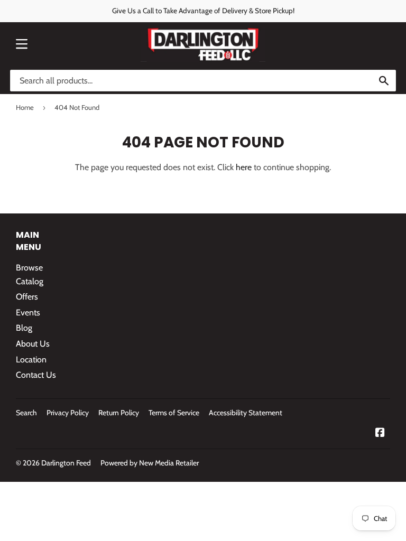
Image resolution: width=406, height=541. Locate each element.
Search (26, 412)
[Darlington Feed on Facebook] (380, 433)
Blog (24, 328)
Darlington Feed (66, 463)
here (244, 167)
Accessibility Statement (245, 412)
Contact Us (36, 375)
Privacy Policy (68, 412)
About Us (33, 344)
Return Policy (118, 412)
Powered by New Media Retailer (149, 463)
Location (31, 360)
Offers (27, 297)
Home (25, 107)
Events (28, 312)
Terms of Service (174, 412)
